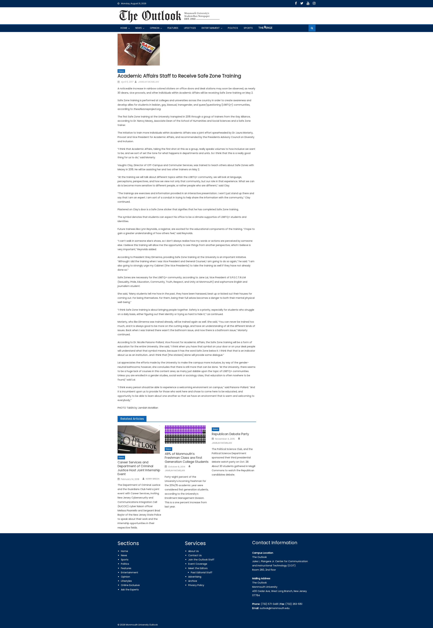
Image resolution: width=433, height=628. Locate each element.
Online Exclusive (130, 585)
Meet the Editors (198, 568)
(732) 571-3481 (269, 604)
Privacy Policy (196, 585)
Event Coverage (197, 564)
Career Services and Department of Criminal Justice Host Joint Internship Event (139, 468)
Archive (192, 581)
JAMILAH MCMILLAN (148, 81)
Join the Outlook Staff (201, 559)
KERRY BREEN (152, 478)
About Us (193, 551)
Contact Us (195, 555)
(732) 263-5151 (293, 604)
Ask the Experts (130, 589)
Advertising (194, 576)
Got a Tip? (265, 28)
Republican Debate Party (230, 434)
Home (123, 28)
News (138, 28)
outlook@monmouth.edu (275, 608)
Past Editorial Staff (201, 572)
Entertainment (211, 28)
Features (172, 28)
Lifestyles (190, 28)
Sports (248, 28)
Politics (233, 28)
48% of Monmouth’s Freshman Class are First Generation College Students (187, 458)
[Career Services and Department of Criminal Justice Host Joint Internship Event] (140, 439)
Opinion (154, 28)
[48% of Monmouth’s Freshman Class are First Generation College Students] (187, 435)
